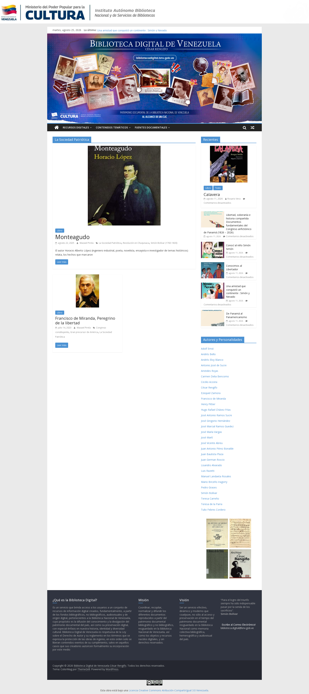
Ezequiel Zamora (210, 393)
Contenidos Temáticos (112, 127)
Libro (59, 230)
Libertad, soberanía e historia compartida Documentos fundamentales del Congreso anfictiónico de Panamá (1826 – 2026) (227, 223)
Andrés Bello (208, 354)
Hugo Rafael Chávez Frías (216, 409)
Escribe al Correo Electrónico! (239, 624)
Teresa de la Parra (211, 504)
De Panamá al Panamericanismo (236, 315)
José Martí (207, 437)
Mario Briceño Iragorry (214, 482)
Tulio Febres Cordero (213, 509)
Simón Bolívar (209, 493)
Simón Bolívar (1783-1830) (164, 242)
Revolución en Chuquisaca (136, 242)
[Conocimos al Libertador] (212, 264)
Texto (218, 187)
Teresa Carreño (210, 498)
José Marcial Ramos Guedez (217, 426)
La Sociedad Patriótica (110, 242)
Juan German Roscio (213, 459)
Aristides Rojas (209, 371)
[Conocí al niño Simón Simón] (212, 243)
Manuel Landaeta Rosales (216, 476)
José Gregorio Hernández (215, 420)
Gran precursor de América (84, 332)
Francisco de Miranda (213, 398)
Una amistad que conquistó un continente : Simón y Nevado (238, 291)
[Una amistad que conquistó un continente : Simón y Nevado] (212, 284)
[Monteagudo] (124, 148)
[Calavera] (228, 147)
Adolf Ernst (207, 348)
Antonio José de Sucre (214, 365)
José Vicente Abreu (212, 443)
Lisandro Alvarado (211, 465)
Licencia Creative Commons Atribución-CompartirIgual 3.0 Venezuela (168, 690)
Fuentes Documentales (151, 127)
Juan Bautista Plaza (212, 454)
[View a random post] (252, 127)
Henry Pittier (208, 404)
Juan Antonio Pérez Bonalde (217, 448)
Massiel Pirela (87, 242)
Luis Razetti (207, 470)
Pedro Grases (209, 487)
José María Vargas (211, 432)
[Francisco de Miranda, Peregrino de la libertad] (87, 276)
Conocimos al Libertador (111, 30)
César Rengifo (209, 387)
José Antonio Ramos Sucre (216, 415)
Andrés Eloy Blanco (212, 359)
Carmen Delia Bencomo (215, 376)
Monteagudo (72, 237)
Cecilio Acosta (209, 382)
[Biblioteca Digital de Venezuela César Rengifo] (154, 36)
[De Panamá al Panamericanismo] (212, 312)
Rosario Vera (234, 198)
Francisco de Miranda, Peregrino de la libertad (85, 320)
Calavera (212, 194)
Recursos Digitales (76, 127)
